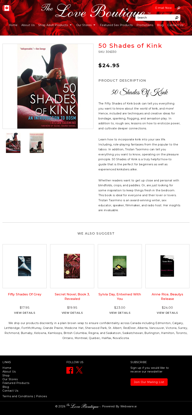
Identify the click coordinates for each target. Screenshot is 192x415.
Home (13, 25)
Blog (160, 25)
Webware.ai (128, 406)
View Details (24, 312)
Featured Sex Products (116, 25)
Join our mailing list (149, 382)
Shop (6, 375)
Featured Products (15, 383)
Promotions (144, 25)
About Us (27, 25)
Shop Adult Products (53, 25)
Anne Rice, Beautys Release (167, 296)
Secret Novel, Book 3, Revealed (72, 296)
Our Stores (10, 379)
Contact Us (175, 25)
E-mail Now (163, 8)
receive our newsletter (149, 369)
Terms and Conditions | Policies (24, 396)
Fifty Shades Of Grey (24, 294)
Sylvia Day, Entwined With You (119, 296)
